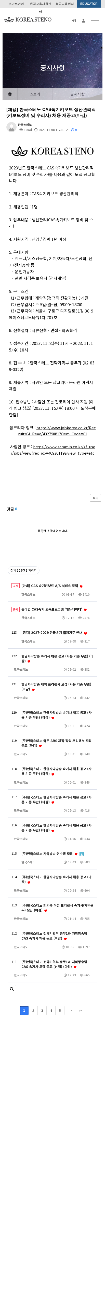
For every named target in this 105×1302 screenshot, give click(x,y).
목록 (95, 498)
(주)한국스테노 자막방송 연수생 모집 (47, 853)
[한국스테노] (28, 19)
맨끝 (80, 1010)
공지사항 (77, 94)
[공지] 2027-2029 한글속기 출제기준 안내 (52, 632)
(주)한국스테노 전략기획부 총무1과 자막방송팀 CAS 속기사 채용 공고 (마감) (54, 936)
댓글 (11, 509)
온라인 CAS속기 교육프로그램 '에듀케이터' (52, 609)
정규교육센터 (65, 4)
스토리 (35, 94)
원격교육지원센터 (40, 5)
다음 (71, 1010)
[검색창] (12, 989)
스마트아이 (16, 4)
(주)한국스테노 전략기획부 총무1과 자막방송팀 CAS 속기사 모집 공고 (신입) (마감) (54, 964)
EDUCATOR (89, 4)
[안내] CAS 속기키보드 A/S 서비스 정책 (50, 585)
